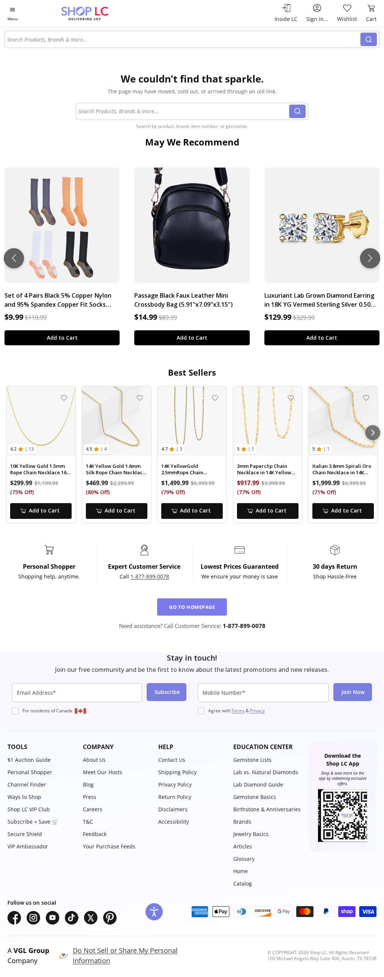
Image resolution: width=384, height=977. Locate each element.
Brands (242, 821)
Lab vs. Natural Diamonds (265, 772)
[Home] (98, 13)
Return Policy (174, 796)
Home (240, 871)
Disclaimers (173, 809)
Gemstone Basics (254, 796)
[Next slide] (370, 258)
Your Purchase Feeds (109, 846)
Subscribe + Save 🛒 (33, 821)
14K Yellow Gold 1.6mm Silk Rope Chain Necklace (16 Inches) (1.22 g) (116, 469)
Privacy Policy (175, 784)
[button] (41, 746)
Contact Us (171, 759)
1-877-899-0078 (149, 576)
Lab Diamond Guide (258, 784)
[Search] (368, 39)
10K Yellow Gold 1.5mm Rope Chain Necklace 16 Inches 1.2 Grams (38, 469)
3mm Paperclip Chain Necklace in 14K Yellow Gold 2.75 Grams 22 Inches (264, 469)
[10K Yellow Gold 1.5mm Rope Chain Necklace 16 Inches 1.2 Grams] (40, 421)
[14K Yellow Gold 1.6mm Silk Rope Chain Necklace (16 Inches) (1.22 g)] (116, 421)
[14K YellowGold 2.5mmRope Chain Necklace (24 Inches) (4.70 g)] (192, 421)
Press (89, 796)
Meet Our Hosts (102, 772)
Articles (242, 846)
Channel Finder (27, 784)
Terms (238, 710)
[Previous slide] (14, 258)
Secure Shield (25, 834)
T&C (88, 821)
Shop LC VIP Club (29, 809)
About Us (94, 759)
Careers (92, 809)
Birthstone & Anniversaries (267, 809)
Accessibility (173, 821)
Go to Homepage (192, 607)
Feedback (94, 834)
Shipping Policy (177, 772)
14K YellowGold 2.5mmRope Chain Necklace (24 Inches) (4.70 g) (191, 469)
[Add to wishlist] (64, 398)
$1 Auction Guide (29, 759)
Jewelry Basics (250, 834)
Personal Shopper (30, 772)
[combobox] (182, 39)
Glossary (244, 858)
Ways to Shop (24, 796)
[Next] (372, 432)
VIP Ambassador (28, 846)
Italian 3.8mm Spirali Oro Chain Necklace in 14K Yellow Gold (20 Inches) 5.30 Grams (341, 469)
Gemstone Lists (252, 759)
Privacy (257, 710)
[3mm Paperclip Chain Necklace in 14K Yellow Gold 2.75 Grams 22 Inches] (267, 421)
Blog (88, 784)
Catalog (242, 883)
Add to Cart (62, 337)
